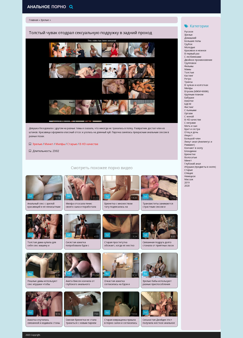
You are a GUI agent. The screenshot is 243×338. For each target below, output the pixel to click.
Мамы (187, 69)
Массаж (188, 179)
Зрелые (37, 144)
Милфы (60, 144)
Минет (48, 144)
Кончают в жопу (193, 147)
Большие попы (192, 41)
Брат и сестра (192, 129)
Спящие (188, 173)
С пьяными (190, 110)
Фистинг (189, 107)
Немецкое (190, 176)
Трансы (188, 81)
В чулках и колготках (196, 85)
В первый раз (191, 53)
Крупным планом (193, 94)
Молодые (189, 47)
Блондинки (190, 151)
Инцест (188, 135)
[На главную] (46, 6)
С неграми (190, 122)
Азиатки (188, 100)
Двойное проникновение (198, 59)
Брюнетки (189, 154)
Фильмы (188, 66)
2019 (187, 182)
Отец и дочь (191, 132)
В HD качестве (88, 144)
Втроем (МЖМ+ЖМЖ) (196, 91)
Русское (188, 31)
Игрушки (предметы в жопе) (200, 166)
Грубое (188, 44)
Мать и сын (190, 125)
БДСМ (187, 103)
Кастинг (188, 75)
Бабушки (189, 97)
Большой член (192, 138)
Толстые (189, 72)
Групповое (190, 63)
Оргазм (188, 113)
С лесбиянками (192, 56)
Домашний (190, 37)
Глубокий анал (192, 163)
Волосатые (190, 157)
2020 (187, 185)
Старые (72, 144)
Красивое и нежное (195, 50)
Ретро (187, 78)
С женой (189, 116)
